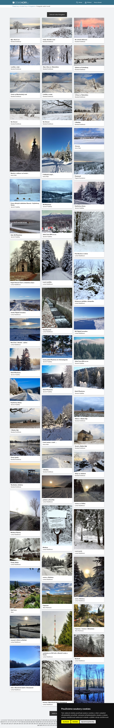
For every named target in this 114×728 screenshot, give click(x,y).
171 (46, 725)
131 (22, 723)
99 (56, 722)
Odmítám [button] (75, 721)
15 (20, 720)
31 (48, 720)
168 (38, 725)
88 (37, 722)
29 (45, 720)
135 (32, 723)
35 (55, 720)
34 (54, 720)
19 (27, 720)
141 (47, 723)
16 (21, 720)
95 (49, 722)
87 (35, 722)
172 (48, 725)
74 (12, 722)
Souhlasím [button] (66, 721)
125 (7, 723)
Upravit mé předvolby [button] (87, 721)
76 (15, 722)
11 (13, 720)
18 (25, 720)
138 (39, 723)
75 (13, 722)
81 (24, 722)
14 (18, 720)
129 (17, 723)
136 (34, 723)
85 (31, 722)
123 (2, 723)
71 (6, 722)
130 (20, 723)
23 (34, 720)
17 (23, 720)
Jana (12, 612)
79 (21, 722)
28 (43, 720)
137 (37, 723)
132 (25, 723)
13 (16, 720)
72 (8, 722)
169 (41, 725)
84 (29, 722)
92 (44, 722)
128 (15, 723)
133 (27, 723)
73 (10, 722)
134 (29, 723)
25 (37, 720)
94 (47, 722)
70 (5, 722)
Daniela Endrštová (16, 41)
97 (53, 722)
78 (19, 722)
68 (1, 722)
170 (43, 725)
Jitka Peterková (47, 607)
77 (17, 722)
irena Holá (13, 175)
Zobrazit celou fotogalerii (57, 14)
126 (10, 723)
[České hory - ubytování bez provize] (20, 2)
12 (14, 720)
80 (22, 722)
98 (54, 722)
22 (32, 720)
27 (41, 720)
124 (5, 723)
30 (46, 720)
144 (54, 723)
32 (50, 720)
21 (30, 720)
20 (29, 720)
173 (51, 725)
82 (26, 722)
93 (45, 722)
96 (51, 722)
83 (28, 722)
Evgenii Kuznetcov (80, 178)
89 (38, 722)
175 (56, 725)
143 (52, 723)
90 (40, 722)
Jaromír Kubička (15, 207)
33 (52, 720)
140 (44, 723)
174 (53, 725)
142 (49, 723)
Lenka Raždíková (80, 255)
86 (33, 722)
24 (36, 720)
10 (11, 720)
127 (12, 723)
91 (42, 722)
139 (42, 723)
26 (39, 720)
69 (3, 722)
